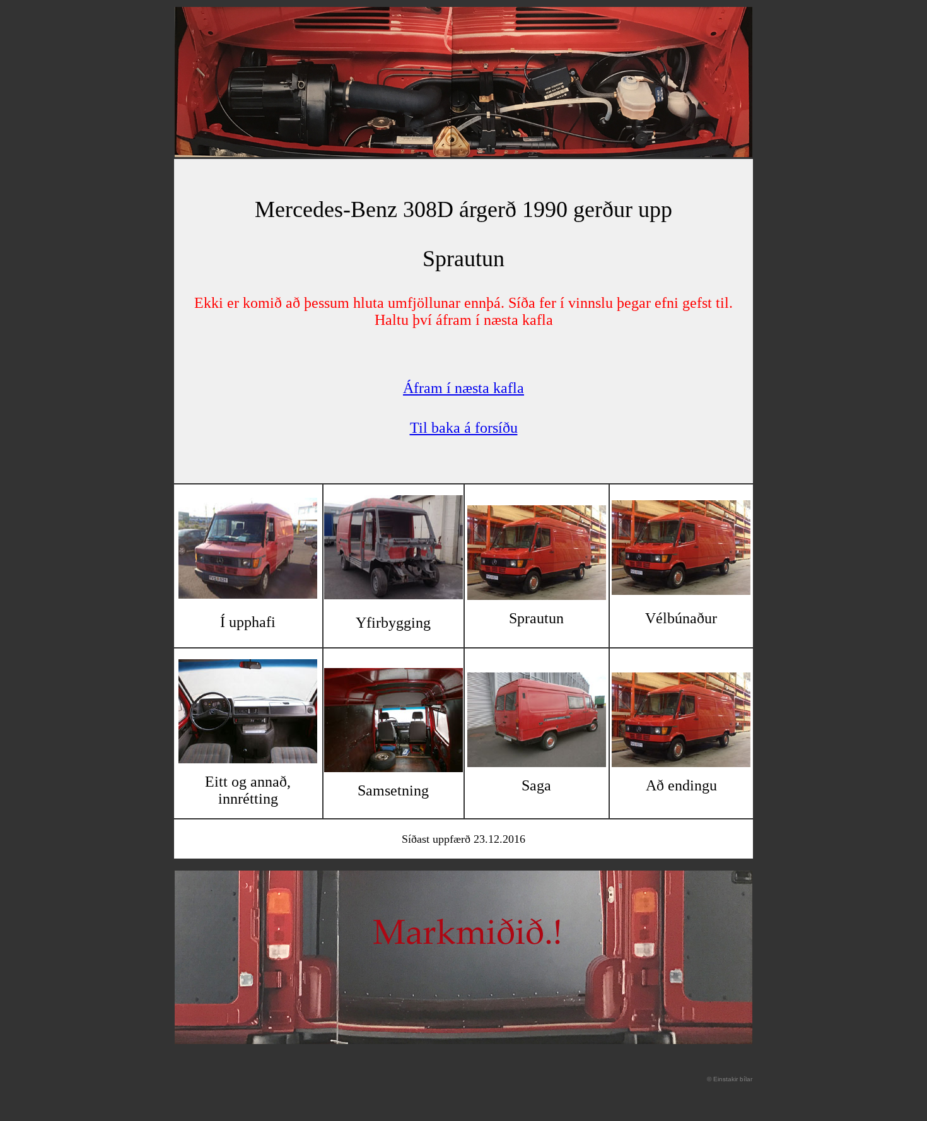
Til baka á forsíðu (464, 428)
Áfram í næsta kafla (463, 388)
